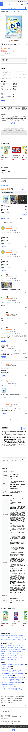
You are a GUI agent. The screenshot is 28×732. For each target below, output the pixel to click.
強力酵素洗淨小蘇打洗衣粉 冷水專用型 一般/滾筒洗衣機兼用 (13, 664)
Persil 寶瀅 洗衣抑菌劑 (6, 666)
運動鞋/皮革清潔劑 (16, 639)
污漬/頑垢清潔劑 (8, 639)
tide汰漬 (16, 647)
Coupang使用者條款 (20, 696)
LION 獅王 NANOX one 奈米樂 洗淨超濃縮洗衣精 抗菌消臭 (13, 689)
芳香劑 (23, 637)
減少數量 (10, 66)
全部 (2, 8)
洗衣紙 (15, 635)
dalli (14, 645)
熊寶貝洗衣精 (11, 649)
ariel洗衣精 (12, 655)
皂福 (16, 655)
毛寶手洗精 (9, 651)
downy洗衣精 (3, 647)
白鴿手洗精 (9, 653)
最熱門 (3, 218)
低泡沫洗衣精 (10, 647)
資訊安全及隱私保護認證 (17, 700)
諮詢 (24, 428)
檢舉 (22, 459)
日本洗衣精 (9, 657)
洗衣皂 (6, 635)
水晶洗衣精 (3, 653)
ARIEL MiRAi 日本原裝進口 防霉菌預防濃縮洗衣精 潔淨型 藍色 (13, 679)
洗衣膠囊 (11, 635)
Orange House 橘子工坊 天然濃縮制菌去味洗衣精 (11, 688)
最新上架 (7, 218)
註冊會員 (21, 1)
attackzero (3, 651)
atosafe (2, 645)
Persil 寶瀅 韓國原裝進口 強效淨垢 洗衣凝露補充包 (12, 672)
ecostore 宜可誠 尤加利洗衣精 (8, 686)
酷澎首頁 (3, 11)
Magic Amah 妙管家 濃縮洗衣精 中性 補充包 (10, 680)
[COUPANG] (5, 712)
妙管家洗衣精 (10, 659)
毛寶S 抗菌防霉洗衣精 (6, 668)
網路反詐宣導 (10, 702)
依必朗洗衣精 (18, 649)
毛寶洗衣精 (15, 657)
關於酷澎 (2, 696)
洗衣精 (2, 635)
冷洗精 (23, 649)
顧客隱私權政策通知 (18, 698)
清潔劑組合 (24, 639)
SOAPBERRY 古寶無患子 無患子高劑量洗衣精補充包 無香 (13, 673)
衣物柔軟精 (20, 635)
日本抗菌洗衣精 (4, 649)
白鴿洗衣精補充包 (19, 645)
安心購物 (3, 700)
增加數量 (2, 66)
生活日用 (7, 11)
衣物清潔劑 (13, 11)
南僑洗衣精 (3, 657)
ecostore (20, 657)
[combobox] (22, 218)
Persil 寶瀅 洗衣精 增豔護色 (7, 675)
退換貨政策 (3, 698)
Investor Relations (10, 696)
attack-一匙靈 (3, 659)
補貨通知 (14, 730)
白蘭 (15, 659)
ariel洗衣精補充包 (4, 655)
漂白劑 (2, 639)
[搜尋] (25, 8)
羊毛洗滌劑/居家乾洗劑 (15, 637)
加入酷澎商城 (3, 702)
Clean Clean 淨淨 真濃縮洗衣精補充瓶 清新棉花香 (12, 682)
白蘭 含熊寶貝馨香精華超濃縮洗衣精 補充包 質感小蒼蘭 (13, 677)
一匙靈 (20, 647)
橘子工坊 (20, 655)
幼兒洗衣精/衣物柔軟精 (5, 637)
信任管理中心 (10, 698)
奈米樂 (18, 653)
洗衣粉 (18, 11)
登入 (18, 1)
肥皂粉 (14, 653)
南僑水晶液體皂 (9, 645)
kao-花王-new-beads (16, 651)
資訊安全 (8, 700)
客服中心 (25, 1)
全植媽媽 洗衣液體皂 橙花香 (7, 684)
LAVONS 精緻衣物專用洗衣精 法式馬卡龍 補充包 (11, 670)
